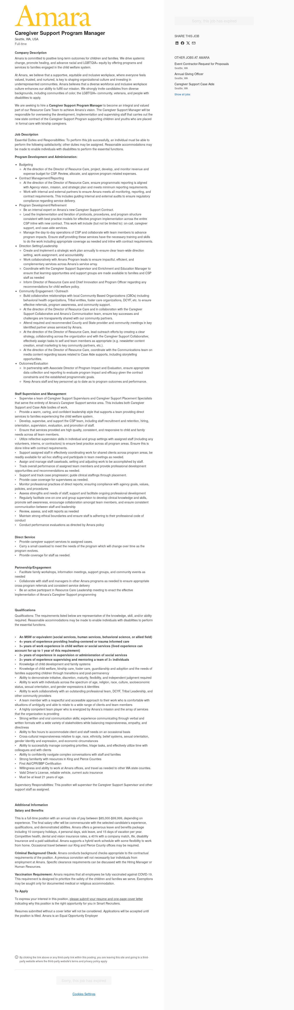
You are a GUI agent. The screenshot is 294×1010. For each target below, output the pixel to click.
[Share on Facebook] (182, 43)
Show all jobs (182, 94)
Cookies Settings (84, 994)
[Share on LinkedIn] (177, 43)
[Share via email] (193, 43)
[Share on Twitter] (188, 43)
